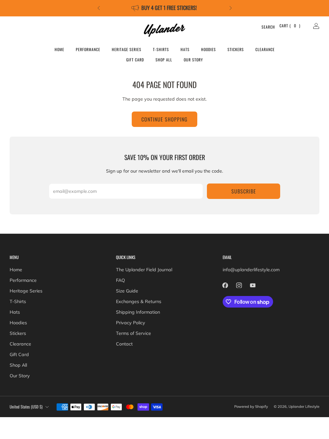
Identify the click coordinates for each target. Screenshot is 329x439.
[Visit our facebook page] (225, 285)
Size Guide (127, 291)
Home (59, 49)
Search (264, 27)
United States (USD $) (26, 407)
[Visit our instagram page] (239, 285)
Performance (88, 49)
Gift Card (135, 59)
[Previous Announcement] (98, 8)
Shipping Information (138, 312)
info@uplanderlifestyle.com (251, 270)
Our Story (193, 59)
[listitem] (164, 8)
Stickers (235, 49)
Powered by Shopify (251, 406)
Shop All (164, 59)
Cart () (290, 25)
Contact (124, 344)
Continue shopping (164, 119)
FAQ (120, 280)
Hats (185, 49)
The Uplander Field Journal (144, 270)
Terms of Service (133, 333)
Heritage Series (126, 49)
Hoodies (208, 49)
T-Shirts (161, 49)
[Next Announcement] (231, 8)
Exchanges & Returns (138, 301)
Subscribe (243, 191)
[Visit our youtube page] (253, 285)
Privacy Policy (130, 323)
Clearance (265, 49)
